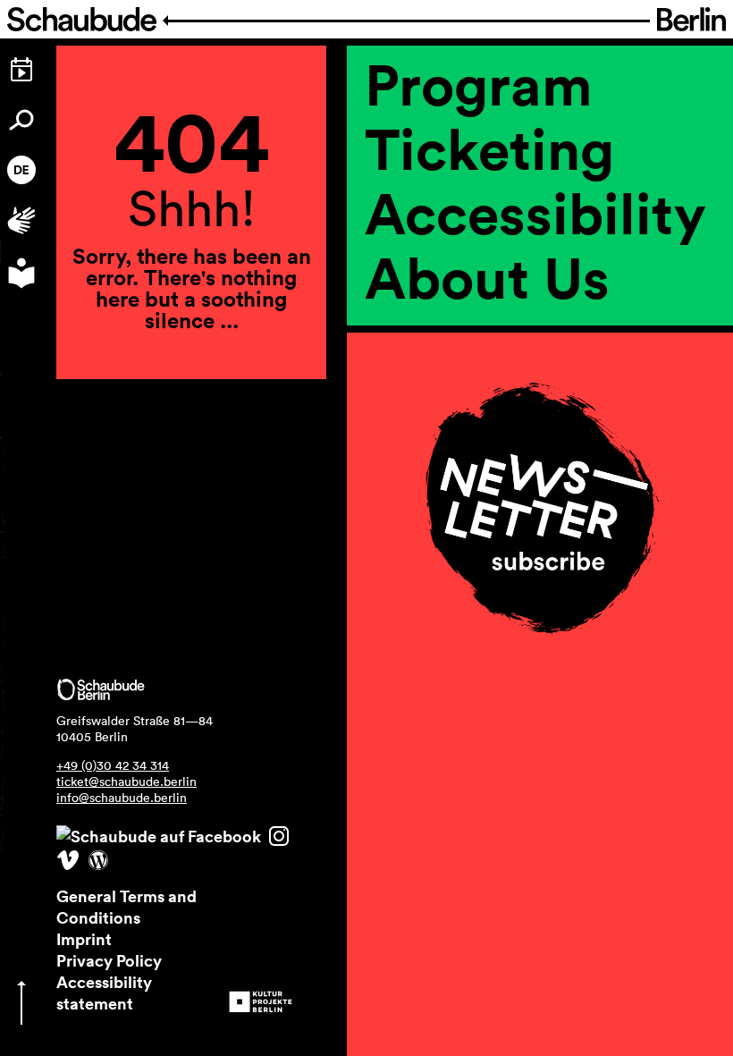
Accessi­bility (535, 213)
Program (479, 84)
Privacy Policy (109, 960)
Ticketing (489, 148)
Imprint (84, 939)
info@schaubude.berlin (121, 798)
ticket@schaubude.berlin (126, 781)
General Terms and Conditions (126, 906)
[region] (540, 367)
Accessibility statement (104, 992)
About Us (487, 277)
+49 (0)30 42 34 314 (112, 765)
